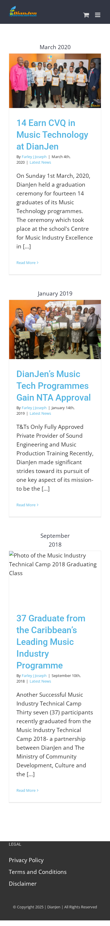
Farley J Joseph (34, 156)
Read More (25, 262)
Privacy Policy (26, 860)
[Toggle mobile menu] (98, 15)
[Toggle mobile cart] (86, 15)
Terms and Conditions (38, 872)
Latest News (40, 162)
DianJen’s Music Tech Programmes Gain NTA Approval (55, 329)
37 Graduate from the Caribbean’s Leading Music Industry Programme (55, 577)
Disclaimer (23, 883)
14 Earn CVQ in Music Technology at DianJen (55, 80)
